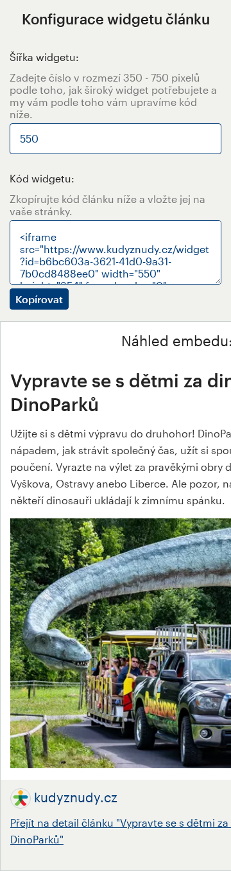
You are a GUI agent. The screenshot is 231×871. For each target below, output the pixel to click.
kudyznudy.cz (75, 797)
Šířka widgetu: (44, 57)
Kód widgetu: (42, 178)
